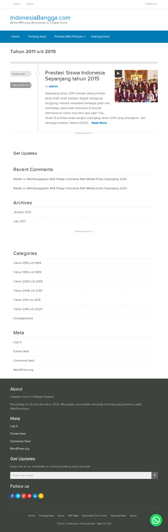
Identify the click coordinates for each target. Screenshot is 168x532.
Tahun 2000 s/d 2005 (28, 281)
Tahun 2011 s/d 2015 (23, 85)
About (29, 4)
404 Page (73, 515)
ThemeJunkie (87, 523)
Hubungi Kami (100, 36)
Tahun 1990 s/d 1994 (27, 263)
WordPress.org (23, 370)
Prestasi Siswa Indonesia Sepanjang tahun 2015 (75, 76)
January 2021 (22, 212)
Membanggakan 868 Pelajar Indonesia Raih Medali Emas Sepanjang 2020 (77, 179)
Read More (99, 123)
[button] (156, 520)
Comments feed (23, 360)
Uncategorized (23, 318)
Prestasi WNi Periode (68, 36)
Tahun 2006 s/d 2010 (27, 290)
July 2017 (19, 221)
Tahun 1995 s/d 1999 (27, 272)
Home (16, 4)
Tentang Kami (37, 36)
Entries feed (21, 351)
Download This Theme (94, 515)
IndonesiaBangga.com (40, 18)
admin (53, 86)
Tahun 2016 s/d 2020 (27, 309)
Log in (17, 342)
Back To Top (104, 523)
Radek (17, 179)
